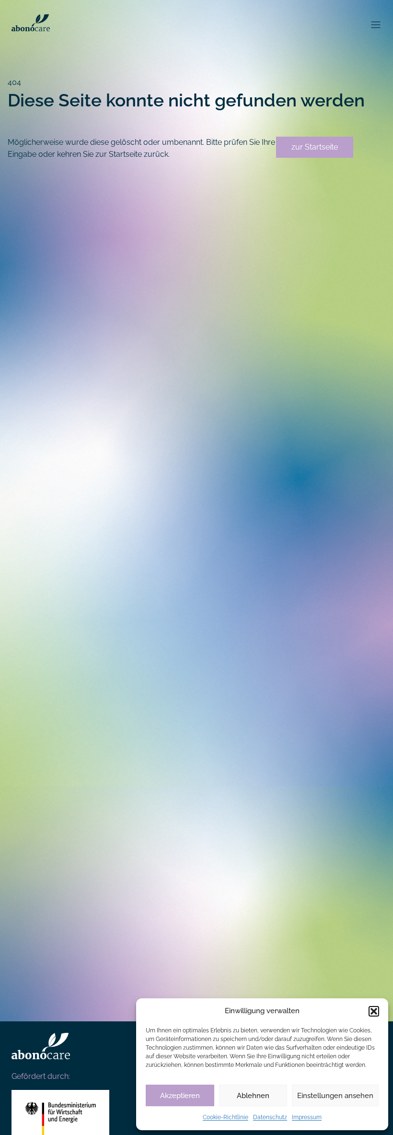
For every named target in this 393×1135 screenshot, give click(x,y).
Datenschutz (270, 1117)
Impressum (307, 1117)
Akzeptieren (180, 1095)
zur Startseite (314, 147)
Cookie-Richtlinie (225, 1117)
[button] (374, 1011)
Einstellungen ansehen (335, 1095)
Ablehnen (253, 1095)
